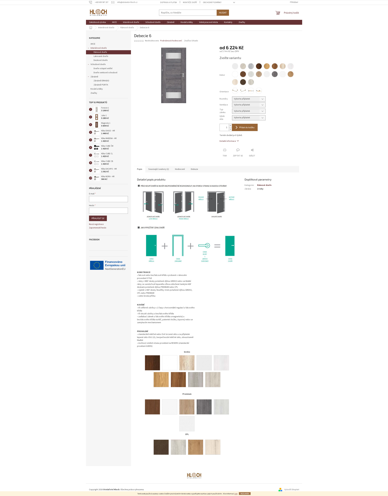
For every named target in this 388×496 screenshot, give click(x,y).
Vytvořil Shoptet (291, 489)
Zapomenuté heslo (97, 227)
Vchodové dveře (98, 64)
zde (235, 493)
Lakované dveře (101, 56)
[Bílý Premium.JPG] (169, 406)
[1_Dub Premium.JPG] (186, 406)
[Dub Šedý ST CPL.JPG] (212, 447)
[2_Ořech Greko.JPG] (152, 362)
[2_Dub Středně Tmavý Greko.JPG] (178, 379)
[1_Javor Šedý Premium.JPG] (221, 406)
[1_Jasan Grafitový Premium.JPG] (204, 406)
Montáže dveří (190, 2)
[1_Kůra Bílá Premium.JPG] (186, 423)
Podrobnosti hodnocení (171, 40)
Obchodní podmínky (212, 2)
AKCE (93, 43)
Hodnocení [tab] (180, 169)
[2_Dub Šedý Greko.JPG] (195, 379)
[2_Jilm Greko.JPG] (212, 379)
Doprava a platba (168, 2)
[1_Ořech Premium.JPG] (152, 406)
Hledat (223, 12)
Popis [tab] (139, 169)
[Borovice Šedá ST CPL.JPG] (178, 447)
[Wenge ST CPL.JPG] (161, 447)
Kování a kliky (97, 88)
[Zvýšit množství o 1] (230, 125)
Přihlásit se (97, 218)
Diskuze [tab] (194, 169)
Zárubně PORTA (101, 84)
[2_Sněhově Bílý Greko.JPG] (169, 362)
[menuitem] (97, 22)
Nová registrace (96, 224)
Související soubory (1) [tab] (158, 169)
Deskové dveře (101, 60)
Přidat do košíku (246, 127)
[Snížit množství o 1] (230, 129)
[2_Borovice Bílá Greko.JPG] (221, 362)
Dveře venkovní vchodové (105, 72)
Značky (94, 93)
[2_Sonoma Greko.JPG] (186, 362)
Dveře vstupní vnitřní (103, 68)
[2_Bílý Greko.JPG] (204, 362)
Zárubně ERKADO (101, 80)
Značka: (191, 40)
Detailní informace (228, 141)
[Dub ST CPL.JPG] (195, 447)
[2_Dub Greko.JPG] (161, 379)
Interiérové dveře (99, 48)
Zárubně (94, 76)
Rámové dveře (100, 52)
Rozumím (245, 493)
